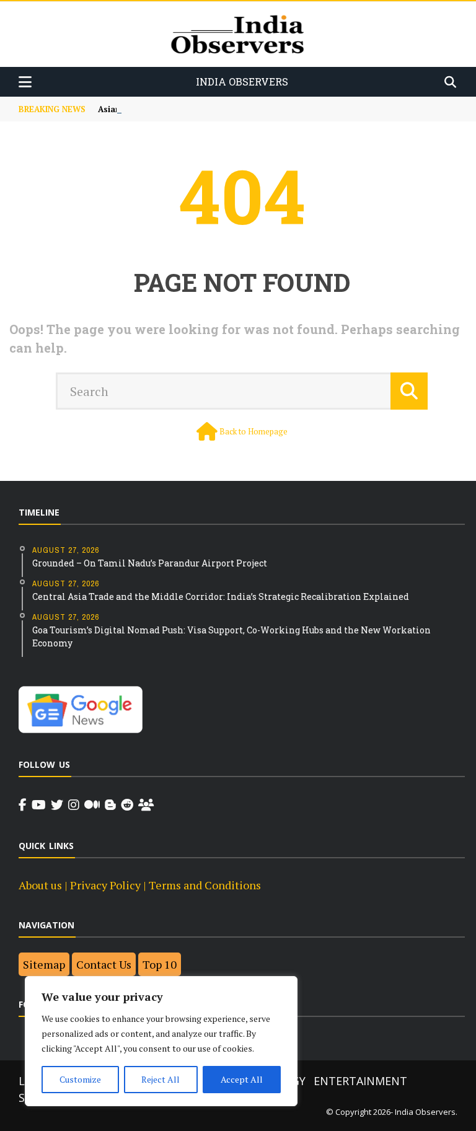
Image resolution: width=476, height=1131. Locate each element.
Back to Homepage (253, 431)
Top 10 (160, 964)
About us (40, 885)
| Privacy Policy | (105, 885)
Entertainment (360, 1080)
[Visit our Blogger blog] (110, 805)
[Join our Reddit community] (127, 805)
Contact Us (103, 964)
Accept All (242, 1079)
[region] (161, 1041)
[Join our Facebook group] (146, 805)
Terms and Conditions (205, 885)
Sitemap (44, 964)
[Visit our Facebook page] (23, 805)
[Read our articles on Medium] (92, 805)
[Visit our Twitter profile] (57, 805)
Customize (80, 1079)
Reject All (160, 1079)
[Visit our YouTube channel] (39, 805)
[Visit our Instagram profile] (73, 805)
